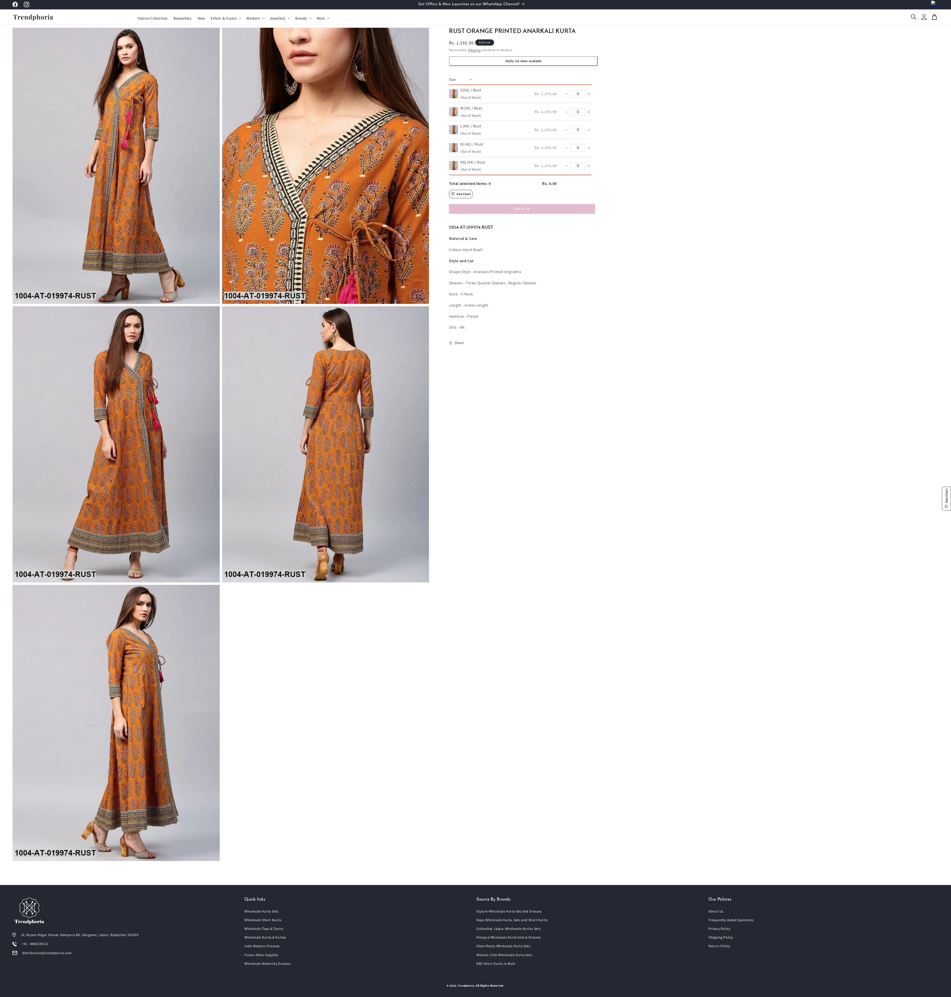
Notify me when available (523, 61)
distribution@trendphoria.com (47, 953)
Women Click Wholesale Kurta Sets (504, 955)
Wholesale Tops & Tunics (264, 928)
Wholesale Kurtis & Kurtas (265, 937)
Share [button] (459, 343)
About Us (716, 911)
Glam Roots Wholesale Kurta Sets (503, 946)
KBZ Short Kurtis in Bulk (495, 963)
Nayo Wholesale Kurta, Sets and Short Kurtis (512, 920)
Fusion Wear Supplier (261, 955)
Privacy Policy (719, 928)
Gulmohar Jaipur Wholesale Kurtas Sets (508, 928)
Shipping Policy (721, 937)
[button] (225, 18)
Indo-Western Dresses (262, 946)
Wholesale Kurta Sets (261, 911)
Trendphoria (466, 985)
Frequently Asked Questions (731, 920)
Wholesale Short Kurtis (262, 920)
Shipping (474, 50)
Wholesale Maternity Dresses (267, 963)
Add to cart (522, 209)
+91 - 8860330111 (35, 943)
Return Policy (719, 946)
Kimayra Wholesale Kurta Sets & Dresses (508, 937)
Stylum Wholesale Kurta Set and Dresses (509, 911)
